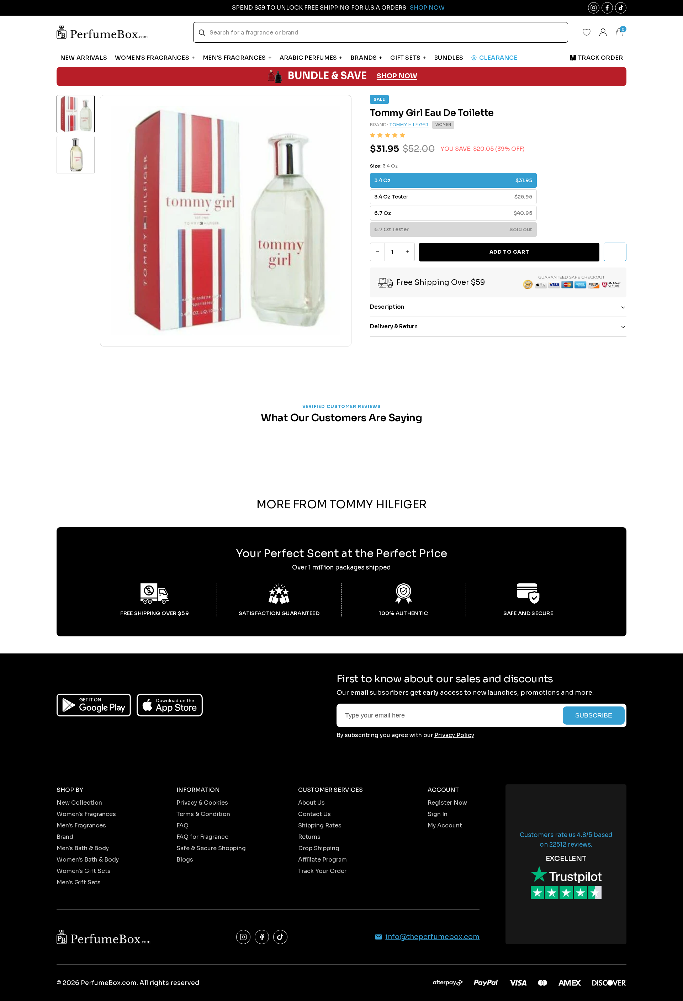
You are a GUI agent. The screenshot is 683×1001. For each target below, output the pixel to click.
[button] (387, 135)
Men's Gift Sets (79, 882)
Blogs (184, 859)
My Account (445, 825)
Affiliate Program (322, 859)
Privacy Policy (454, 735)
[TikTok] (280, 937)
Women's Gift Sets (84, 871)
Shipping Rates (320, 825)
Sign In (438, 814)
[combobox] (380, 32)
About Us (311, 802)
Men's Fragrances (81, 825)
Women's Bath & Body (88, 859)
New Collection (79, 802)
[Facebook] (262, 937)
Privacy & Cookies (202, 802)
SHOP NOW (397, 76)
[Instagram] (243, 937)
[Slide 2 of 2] (76, 155)
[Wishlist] (586, 32)
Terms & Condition (203, 814)
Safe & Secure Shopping (211, 848)
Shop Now (427, 7)
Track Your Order (322, 871)
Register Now (447, 802)
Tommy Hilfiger (409, 125)
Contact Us (314, 814)
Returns (309, 837)
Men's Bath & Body (83, 848)
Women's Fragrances (86, 814)
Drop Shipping (318, 848)
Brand (65, 837)
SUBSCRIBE (593, 715)
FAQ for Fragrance (202, 837)
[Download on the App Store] (170, 705)
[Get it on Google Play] (94, 705)
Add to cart (509, 252)
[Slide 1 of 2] (76, 114)
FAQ (182, 825)
